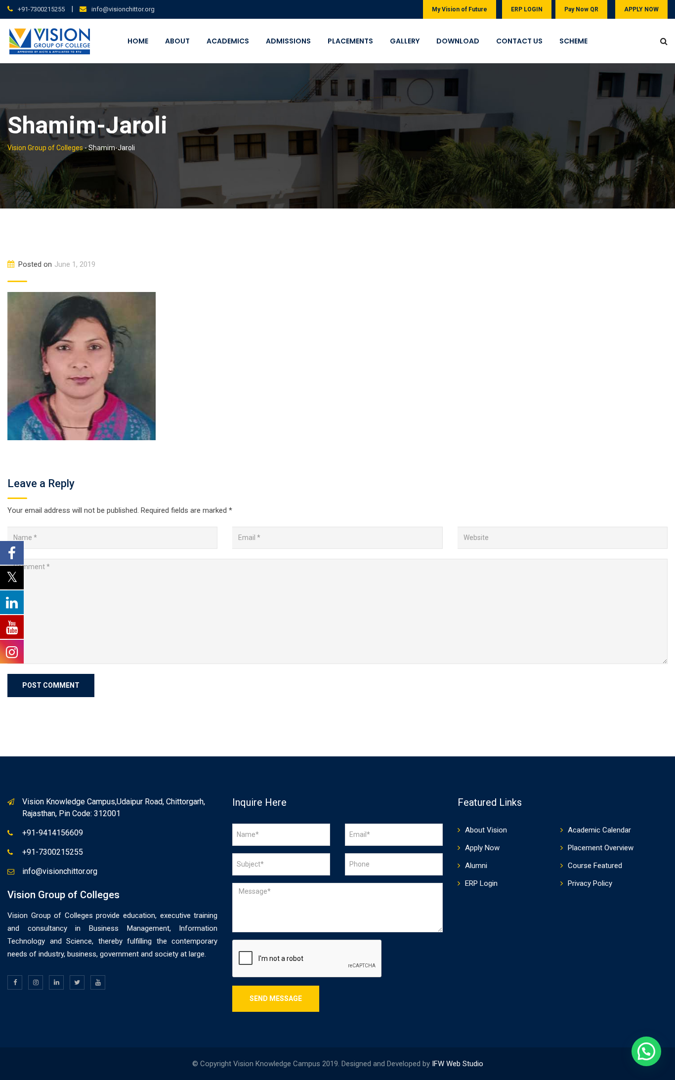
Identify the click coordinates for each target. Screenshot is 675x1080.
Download (457, 41)
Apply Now (482, 847)
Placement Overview (600, 847)
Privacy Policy (590, 883)
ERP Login (481, 883)
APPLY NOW (641, 9)
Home (137, 41)
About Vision (486, 830)
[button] (646, 1051)
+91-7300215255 (41, 9)
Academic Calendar (599, 830)
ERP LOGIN (527, 9)
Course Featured (595, 865)
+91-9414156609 (52, 832)
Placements (350, 41)
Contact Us (519, 41)
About (177, 41)
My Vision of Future (459, 9)
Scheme (573, 41)
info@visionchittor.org (123, 9)
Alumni (476, 865)
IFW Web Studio (457, 1063)
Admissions (288, 41)
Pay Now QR (581, 9)
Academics (228, 41)
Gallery (405, 41)
